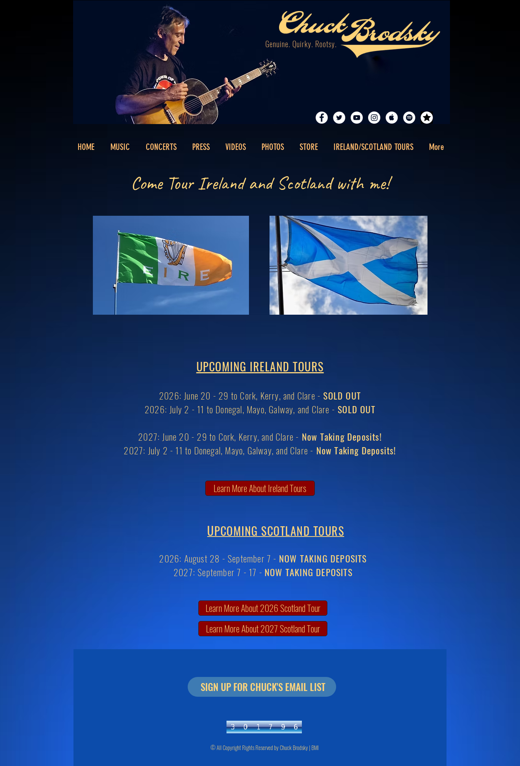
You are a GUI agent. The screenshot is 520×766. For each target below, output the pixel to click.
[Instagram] (374, 117)
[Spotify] (409, 117)
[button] (200, 147)
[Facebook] (322, 117)
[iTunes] (392, 117)
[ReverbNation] (427, 117)
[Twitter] (339, 117)
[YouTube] (357, 117)
